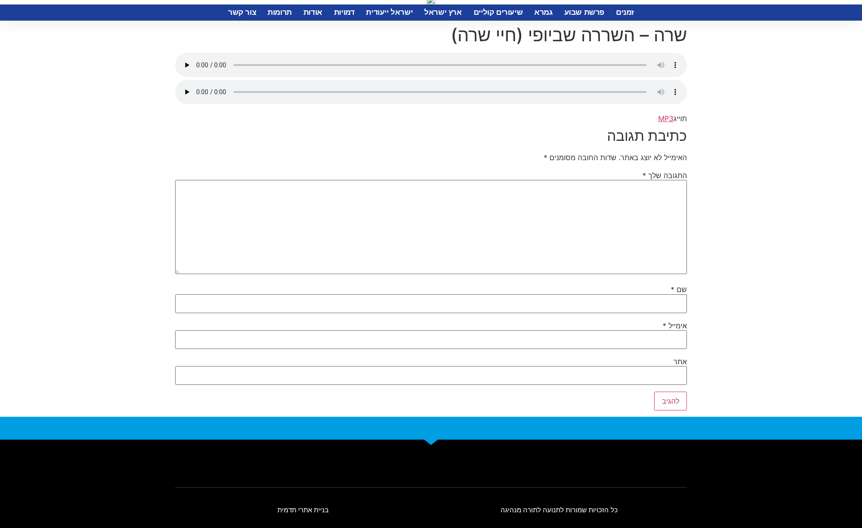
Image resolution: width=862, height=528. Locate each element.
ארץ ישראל (443, 12)
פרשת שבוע (584, 12)
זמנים (625, 12)
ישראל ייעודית (389, 12)
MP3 (665, 118)
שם (679, 289)
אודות (312, 12)
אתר (680, 361)
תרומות (280, 12)
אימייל (675, 325)
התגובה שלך (664, 175)
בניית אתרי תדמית (303, 510)
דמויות (344, 12)
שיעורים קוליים (498, 12)
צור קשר (242, 12)
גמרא (543, 12)
